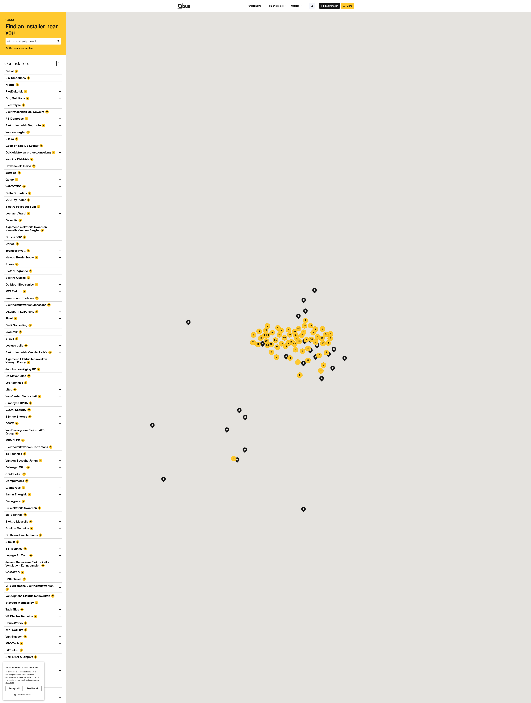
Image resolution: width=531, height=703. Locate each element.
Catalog (295, 5)
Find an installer (329, 5)
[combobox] (30, 41)
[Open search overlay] (312, 6)
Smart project (276, 5)
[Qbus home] (183, 6)
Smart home (254, 5)
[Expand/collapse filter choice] (59, 63)
